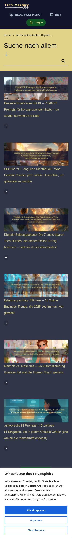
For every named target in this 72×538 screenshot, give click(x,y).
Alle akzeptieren (36, 510)
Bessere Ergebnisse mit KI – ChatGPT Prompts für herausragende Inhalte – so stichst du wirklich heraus (31, 109)
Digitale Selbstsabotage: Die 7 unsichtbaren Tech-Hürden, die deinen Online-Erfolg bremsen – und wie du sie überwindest (34, 241)
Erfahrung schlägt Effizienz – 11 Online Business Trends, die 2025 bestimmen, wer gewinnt (34, 307)
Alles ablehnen (36, 530)
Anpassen (36, 520)
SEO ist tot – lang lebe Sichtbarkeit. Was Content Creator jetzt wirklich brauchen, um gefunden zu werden (34, 175)
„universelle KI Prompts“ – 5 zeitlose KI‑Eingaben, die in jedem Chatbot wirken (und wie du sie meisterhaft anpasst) (36, 432)
